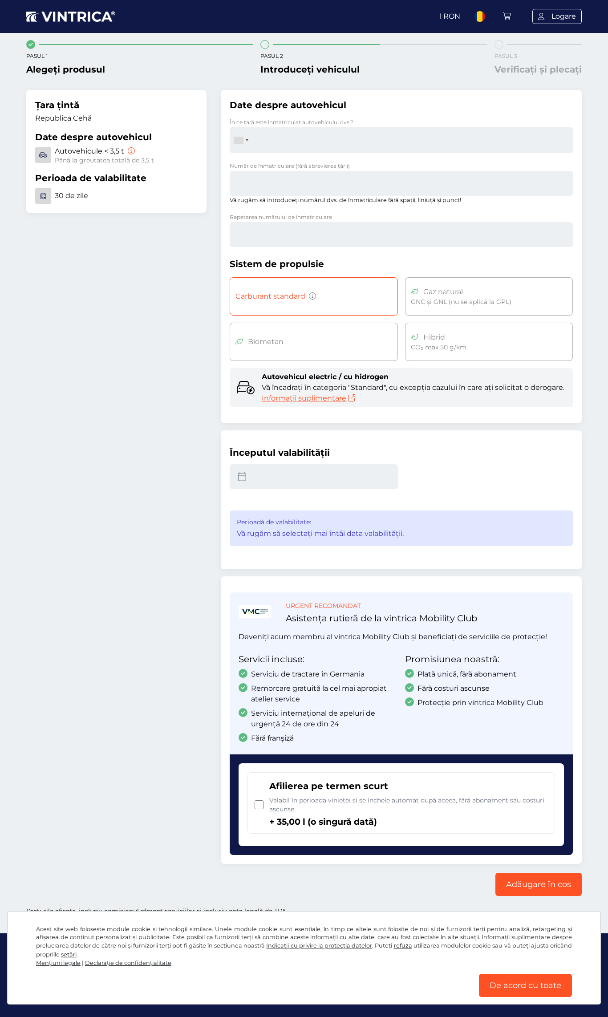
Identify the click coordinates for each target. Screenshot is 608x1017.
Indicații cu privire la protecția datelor (319, 945)
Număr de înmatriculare (290, 165)
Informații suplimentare (304, 398)
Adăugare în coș (538, 884)
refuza (403, 945)
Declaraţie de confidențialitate (128, 963)
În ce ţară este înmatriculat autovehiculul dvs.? (291, 122)
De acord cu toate (525, 985)
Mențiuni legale (58, 963)
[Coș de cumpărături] (507, 16)
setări (69, 954)
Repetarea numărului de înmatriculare (281, 217)
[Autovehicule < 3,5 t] (130, 151)
